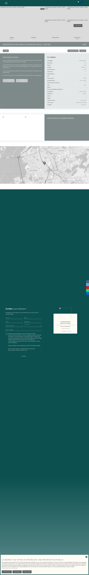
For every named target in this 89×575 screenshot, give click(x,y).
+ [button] (1, 148)
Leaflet (75, 183)
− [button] (1, 149)
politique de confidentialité (34, 350)
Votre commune (10, 325)
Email (7, 321)
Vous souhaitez (26, 324)
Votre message (9, 329)
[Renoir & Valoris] (81, 3)
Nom (25, 317)
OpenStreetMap (81, 183)
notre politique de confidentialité (10, 568)
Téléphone (27, 321)
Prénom (8, 317)
